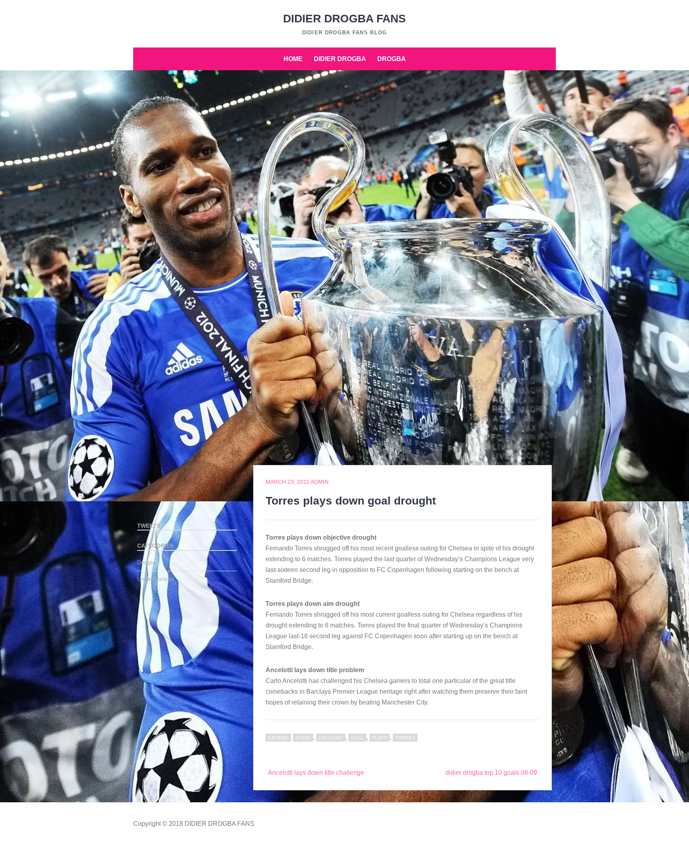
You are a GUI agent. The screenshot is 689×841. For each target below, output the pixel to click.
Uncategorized (155, 579)
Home (293, 58)
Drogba (391, 58)
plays (379, 738)
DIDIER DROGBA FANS (344, 18)
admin (320, 482)
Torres (405, 738)
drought (331, 738)
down (303, 738)
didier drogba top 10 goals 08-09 (491, 772)
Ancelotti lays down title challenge (316, 772)
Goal (357, 738)
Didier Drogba (340, 58)
